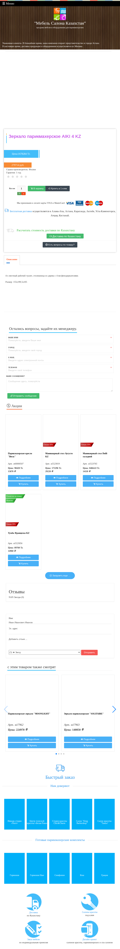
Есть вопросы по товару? (61, 244)
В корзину (38, 188)
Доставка (33, 912)
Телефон (12, 367)
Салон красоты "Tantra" (104, 822)
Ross (82, 875)
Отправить (89, 652)
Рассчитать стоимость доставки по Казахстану (46, 230)
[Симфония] (59, 863)
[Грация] (104, 863)
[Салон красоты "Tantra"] (104, 809)
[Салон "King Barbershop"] (81, 809)
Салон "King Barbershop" (82, 822)
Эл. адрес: (13, 628)
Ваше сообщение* (15, 376)
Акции (16, 406)
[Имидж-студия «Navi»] (14, 809)
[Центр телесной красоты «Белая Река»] (37, 809)
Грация (104, 875)
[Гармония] (14, 863)
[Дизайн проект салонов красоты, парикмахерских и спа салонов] (90, 929)
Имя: (11, 618)
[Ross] (81, 863)
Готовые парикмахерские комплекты (60, 840)
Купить (24, 484)
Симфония (60, 875)
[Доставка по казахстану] (33, 902)
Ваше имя (13, 337)
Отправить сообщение (24, 396)
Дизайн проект (89, 939)
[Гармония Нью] (37, 863)
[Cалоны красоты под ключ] (90, 901)
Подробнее (24, 477)
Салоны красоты (89, 912)
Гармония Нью (37, 875)
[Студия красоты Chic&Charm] (59, 809)
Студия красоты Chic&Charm (59, 822)
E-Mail (11, 357)
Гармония (14, 875)
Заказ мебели (33, 939)
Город (11, 347)
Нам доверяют (60, 785)
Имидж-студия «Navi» (14, 822)
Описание (11, 259)
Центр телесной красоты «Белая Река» (37, 822)
